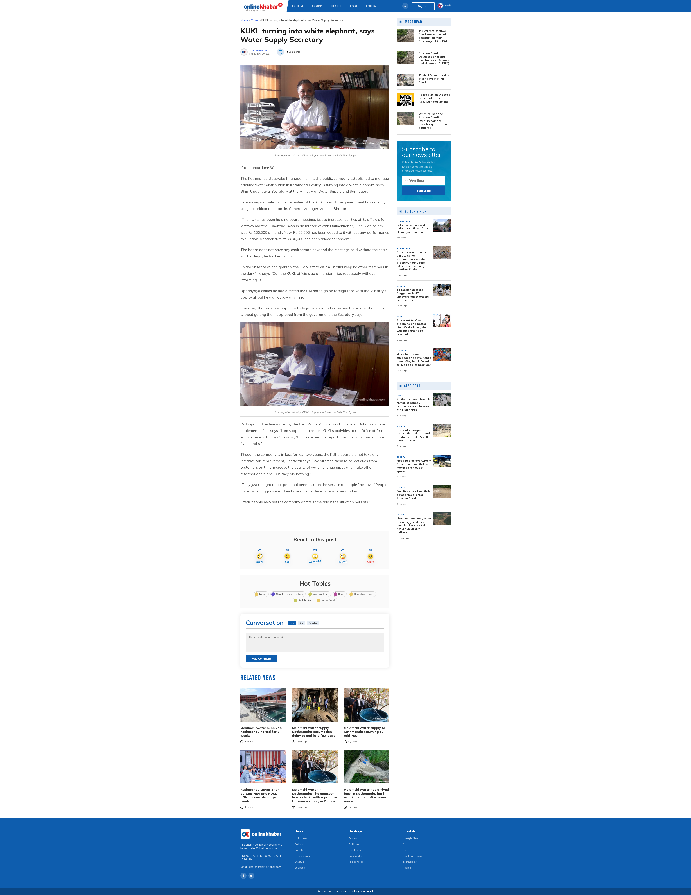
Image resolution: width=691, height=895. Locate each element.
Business (300, 867)
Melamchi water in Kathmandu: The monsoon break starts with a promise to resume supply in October (314, 795)
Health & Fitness (412, 856)
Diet (405, 850)
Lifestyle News (411, 838)
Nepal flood (328, 600)
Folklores (354, 844)
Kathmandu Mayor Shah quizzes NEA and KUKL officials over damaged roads (260, 795)
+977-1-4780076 (260, 856)
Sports (371, 6)
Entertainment (303, 856)
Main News (301, 838)
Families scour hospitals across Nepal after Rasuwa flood (413, 495)
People (407, 867)
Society (299, 850)
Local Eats (355, 850)
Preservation (356, 856)
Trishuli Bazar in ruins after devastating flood (434, 79)
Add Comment (261, 658)
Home (244, 20)
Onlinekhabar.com (267, 848)
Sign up (423, 6)
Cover (255, 20)
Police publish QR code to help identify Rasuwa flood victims (434, 98)
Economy (317, 6)
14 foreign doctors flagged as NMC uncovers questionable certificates (413, 295)
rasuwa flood (320, 594)
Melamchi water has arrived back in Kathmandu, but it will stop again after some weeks (366, 795)
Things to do (356, 861)
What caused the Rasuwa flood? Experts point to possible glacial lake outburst (433, 120)
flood (341, 594)
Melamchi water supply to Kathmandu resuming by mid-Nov (364, 732)
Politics (298, 6)
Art (405, 844)
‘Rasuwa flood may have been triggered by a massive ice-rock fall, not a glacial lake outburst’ (414, 525)
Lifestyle (336, 6)
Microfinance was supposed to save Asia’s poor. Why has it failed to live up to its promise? (414, 360)
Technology (409, 861)
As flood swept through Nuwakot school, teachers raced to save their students (413, 405)
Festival (353, 838)
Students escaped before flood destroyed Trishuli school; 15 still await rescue (413, 435)
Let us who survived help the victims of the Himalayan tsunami (412, 228)
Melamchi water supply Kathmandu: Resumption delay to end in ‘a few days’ (314, 732)
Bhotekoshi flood (363, 594)
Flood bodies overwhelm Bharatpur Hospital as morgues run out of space (414, 466)
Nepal (262, 594)
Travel (354, 6)
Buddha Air (304, 600)
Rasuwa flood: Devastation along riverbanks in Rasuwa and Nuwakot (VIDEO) (434, 58)
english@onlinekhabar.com (265, 867)
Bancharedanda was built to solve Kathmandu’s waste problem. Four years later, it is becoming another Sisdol (411, 260)
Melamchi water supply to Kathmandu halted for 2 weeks (261, 732)
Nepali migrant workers (289, 594)
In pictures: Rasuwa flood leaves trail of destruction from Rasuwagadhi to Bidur (434, 36)
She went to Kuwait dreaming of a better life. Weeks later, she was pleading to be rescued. (412, 327)
